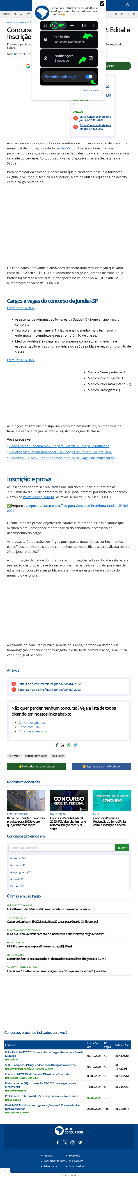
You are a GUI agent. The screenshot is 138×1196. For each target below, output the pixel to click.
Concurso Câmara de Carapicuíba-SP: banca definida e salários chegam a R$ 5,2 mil (56, 959)
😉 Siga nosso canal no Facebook (101, 766)
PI (122, 14)
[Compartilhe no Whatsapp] (69, 745)
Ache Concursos (16, 22)
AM (28, 14)
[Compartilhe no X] (63, 745)
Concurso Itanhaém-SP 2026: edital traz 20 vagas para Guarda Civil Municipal (52, 922)
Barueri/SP (17, 886)
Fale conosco (76, 1161)
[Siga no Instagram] (72, 1142)
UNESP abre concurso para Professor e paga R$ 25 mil (39, 946)
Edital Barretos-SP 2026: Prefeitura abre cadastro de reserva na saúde (48, 909)
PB (110, 14)
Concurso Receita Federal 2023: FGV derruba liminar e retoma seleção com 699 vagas (68, 823)
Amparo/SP (17, 865)
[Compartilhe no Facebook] (57, 745)
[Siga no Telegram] (80, 1142)
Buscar (122, 848)
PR (128, 14)
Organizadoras (77, 1166)
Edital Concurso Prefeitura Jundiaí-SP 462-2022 (95, 127)
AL (21, 14)
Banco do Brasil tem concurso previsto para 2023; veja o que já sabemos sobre (26, 821)
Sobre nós (74, 1155)
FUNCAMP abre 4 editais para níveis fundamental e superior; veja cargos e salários (55, 934)
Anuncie (48, 1155)
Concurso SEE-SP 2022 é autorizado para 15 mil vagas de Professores (61, 458)
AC (15, 14)
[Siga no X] (65, 1142)
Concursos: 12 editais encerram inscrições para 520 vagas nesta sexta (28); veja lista (56, 971)
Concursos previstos (33, 731)
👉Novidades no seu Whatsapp (36, 766)
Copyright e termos (54, 1161)
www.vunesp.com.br (38, 497)
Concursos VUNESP (36, 756)
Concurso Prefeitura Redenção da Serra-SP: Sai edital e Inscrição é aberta (109, 821)
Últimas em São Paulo (24, 896)
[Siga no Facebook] (58, 1142)
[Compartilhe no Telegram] (75, 745)
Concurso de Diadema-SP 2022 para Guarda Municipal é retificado (59, 446)
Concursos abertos (32, 722)
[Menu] (15, 5)
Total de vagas (82, 100)
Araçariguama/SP (21, 872)
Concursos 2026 (30, 727)
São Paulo (67, 148)
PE (116, 14)
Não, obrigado (91, 90)
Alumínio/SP (18, 858)
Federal (6, 14)
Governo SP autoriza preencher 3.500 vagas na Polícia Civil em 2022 (60, 452)
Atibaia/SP (16, 879)
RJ (134, 14)
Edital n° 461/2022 (20, 308)
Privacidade (50, 1166)
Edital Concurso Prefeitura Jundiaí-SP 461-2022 (95, 118)
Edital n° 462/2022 (20, 360)
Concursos (58, 756)
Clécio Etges (19, 54)
